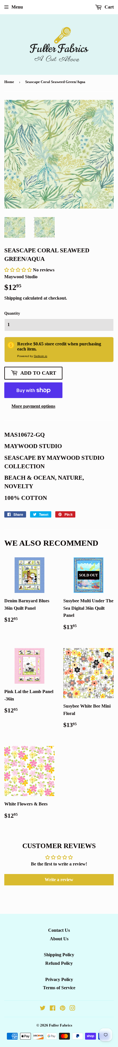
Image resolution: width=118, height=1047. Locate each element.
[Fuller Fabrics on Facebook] (53, 1008)
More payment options (33, 406)
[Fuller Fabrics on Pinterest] (63, 1008)
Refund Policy (59, 963)
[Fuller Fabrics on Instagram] (72, 1008)
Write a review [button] (59, 879)
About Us (59, 938)
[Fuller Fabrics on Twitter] (43, 1008)
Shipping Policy (59, 954)
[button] (18, 269)
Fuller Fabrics (60, 1025)
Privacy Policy (59, 979)
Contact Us (59, 930)
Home (9, 82)
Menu (17, 7)
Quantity (12, 313)
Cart (108, 7)
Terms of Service (59, 987)
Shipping (13, 298)
